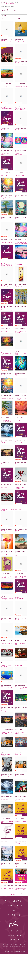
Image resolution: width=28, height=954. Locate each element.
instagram (17, 931)
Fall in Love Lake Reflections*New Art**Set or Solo (7, 466)
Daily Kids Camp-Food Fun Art (21, 844)
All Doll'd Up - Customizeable (18, 154)
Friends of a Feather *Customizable (19, 488)
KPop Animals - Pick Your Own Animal (20, 399)
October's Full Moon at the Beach (7, 822)
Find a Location (14, 901)
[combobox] (7, 15)
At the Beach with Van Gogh (7, 687)
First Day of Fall (18, 665)
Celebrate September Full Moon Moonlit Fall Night (21, 688)
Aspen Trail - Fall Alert (19, 309)
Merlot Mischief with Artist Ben (20, 287)
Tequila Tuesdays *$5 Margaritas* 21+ (19, 42)
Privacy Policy (14, 936)
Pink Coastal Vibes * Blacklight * (5, 154)
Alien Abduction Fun (19, 175)
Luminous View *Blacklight (21, 86)
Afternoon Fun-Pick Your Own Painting (20, 465)
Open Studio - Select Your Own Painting (21, 332)
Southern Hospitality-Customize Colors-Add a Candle (6, 421)
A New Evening (18, 264)
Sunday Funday (4, 799)
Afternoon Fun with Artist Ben (20, 555)
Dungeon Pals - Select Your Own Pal (21, 354)
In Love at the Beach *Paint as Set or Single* (7, 599)
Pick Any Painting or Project (7, 41)
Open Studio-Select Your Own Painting (6, 376)
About (14, 910)
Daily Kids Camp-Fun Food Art (21, 822)
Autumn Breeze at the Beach (20, 644)
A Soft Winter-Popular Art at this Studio (7, 866)
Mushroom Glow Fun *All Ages (20, 800)
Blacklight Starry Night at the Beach (6, 621)
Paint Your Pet (18, 776)
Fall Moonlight (18, 754)
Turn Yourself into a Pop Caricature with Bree (20, 109)
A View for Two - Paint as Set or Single (7, 510)
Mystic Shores (4, 442)
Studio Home (9, 2)
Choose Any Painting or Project (20, 599)
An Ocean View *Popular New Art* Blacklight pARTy (21, 243)
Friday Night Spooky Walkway (19, 733)
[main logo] (3, 2)
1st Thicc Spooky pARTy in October (6, 755)
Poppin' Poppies (4, 554)
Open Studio (4, 175)
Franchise (14, 915)
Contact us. (14, 894)
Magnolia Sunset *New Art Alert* (7, 399)
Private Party (14, 906)
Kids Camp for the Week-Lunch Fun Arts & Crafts (20, 889)
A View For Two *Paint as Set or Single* (6, 666)
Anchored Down (18, 375)
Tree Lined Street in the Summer (20, 711)
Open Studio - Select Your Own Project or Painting (7, 265)
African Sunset (4, 86)
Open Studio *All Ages (20, 442)
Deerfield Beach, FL (5, 6)
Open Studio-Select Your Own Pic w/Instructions (6, 711)
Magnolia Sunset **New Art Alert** (7, 198)
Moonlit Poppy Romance (20, 220)
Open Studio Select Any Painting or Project (20, 577)
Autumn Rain (18, 420)
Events (16, 2)
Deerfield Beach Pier (6, 220)
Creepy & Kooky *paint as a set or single (7, 777)
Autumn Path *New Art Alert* (6, 354)
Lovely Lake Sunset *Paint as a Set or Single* (7, 733)
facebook (11, 931)
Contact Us (14, 939)
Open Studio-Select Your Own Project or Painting (6, 287)
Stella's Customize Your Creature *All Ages (6, 577)
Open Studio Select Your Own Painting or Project (6, 532)
